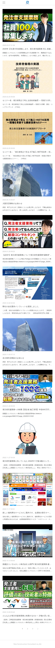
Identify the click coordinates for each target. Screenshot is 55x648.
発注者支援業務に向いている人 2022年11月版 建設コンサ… (27, 461)
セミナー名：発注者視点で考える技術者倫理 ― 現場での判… (27, 100)
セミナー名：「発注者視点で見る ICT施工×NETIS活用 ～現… (27, 152)
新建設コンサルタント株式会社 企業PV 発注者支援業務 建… (27, 564)
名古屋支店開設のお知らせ (13, 358)
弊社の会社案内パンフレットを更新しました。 (21, 306)
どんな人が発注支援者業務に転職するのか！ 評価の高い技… (27, 615)
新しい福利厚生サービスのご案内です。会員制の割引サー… (27, 512)
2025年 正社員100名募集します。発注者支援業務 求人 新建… (27, 48)
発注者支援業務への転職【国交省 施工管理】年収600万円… (27, 409)
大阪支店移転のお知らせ (12, 203)
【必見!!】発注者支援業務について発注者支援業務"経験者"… (27, 255)
